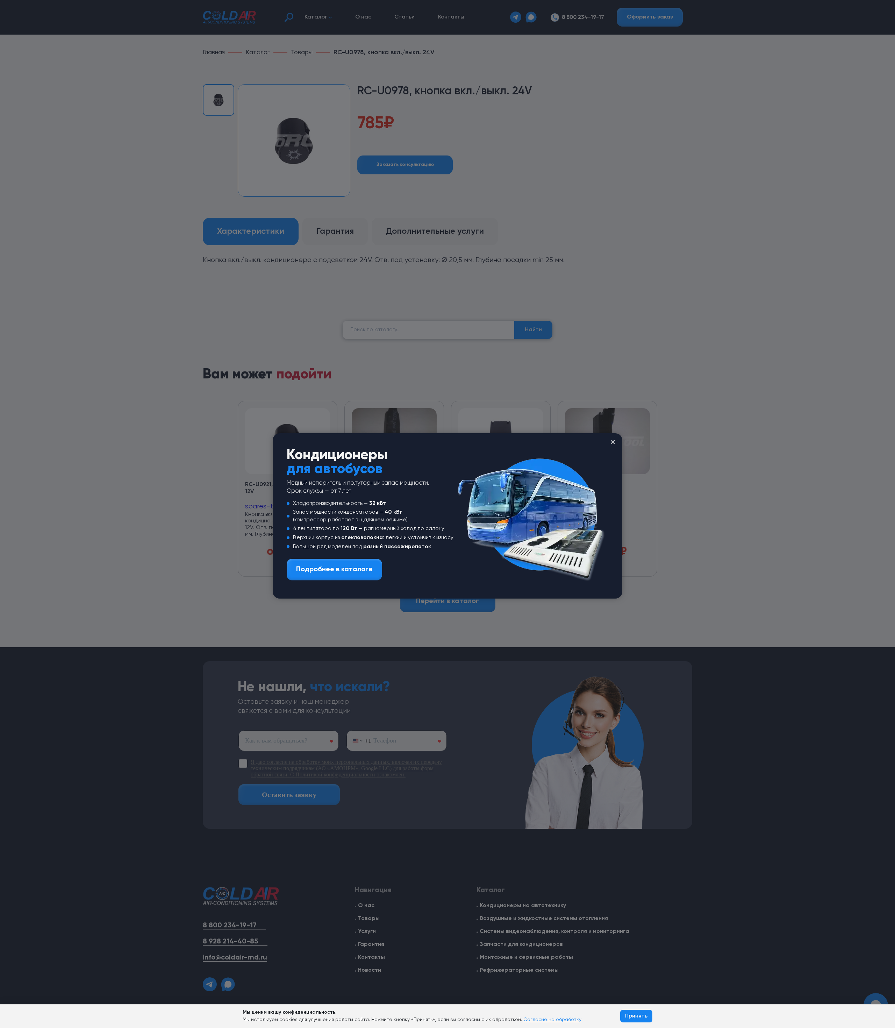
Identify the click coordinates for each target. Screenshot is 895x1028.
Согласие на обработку (552, 1019)
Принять (636, 1016)
